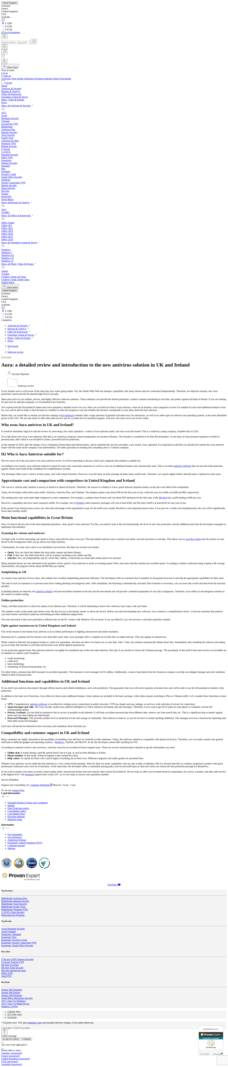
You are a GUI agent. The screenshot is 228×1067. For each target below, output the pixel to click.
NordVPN (6, 976)
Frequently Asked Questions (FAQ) (24, 842)
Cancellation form (16, 814)
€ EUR (8, 29)
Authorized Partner (16, 840)
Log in (4, 73)
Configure (26, 1039)
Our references (14, 837)
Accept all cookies (10, 1039)
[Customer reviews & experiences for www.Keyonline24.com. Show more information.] (211, 1040)
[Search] (34, 41)
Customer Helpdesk (40, 785)
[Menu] (4, 36)
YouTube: (112, 884)
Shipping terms (14, 819)
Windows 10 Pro (9, 1006)
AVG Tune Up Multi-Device (15, 1003)
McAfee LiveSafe (10, 965)
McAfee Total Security (12, 967)
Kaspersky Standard (11, 934)
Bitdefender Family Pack (13, 906)
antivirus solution (44, 591)
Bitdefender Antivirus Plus (14, 898)
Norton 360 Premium (11, 995)
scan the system (193, 539)
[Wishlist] (3, 57)
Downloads (65, 78)
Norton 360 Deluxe (10, 992)
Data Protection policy (18, 808)
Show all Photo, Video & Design (17, 264)
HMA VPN (7, 973)
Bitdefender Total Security (14, 904)
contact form (18, 790)
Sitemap (11, 848)
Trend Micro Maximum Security (17, 998)
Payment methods (43, 78)
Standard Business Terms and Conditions (27, 802)
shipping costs (35, 1022)
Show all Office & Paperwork (16, 215)
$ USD (8, 26)
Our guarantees (14, 834)
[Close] (2, 1042)
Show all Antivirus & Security (16, 105)
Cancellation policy (16, 811)
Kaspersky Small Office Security (17, 945)
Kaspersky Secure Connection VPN (19, 942)
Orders (56, 78)
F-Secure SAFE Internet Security (17, 959)
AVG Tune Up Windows (13, 1001)
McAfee (163, 497)
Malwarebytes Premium (13, 915)
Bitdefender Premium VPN (14, 909)
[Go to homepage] (10, 32)
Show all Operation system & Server (19, 242)
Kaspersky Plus (8, 937)
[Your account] (4, 61)
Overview (6, 78)
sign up (7, 76)
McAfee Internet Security (13, 970)
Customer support (16, 845)
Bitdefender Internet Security (15, 901)
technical (29, 774)
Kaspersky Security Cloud (14, 940)
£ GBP (8, 23)
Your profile (17, 78)
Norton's (80, 503)
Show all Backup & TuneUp (15, 202)
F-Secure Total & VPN (12, 962)
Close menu (12, 67)
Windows (59, 742)
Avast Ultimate (8, 931)
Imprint (11, 805)
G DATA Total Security (13, 912)
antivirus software (182, 466)
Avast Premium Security (13, 928)
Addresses (29, 78)
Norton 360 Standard (11, 989)
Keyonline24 (67, 415)
